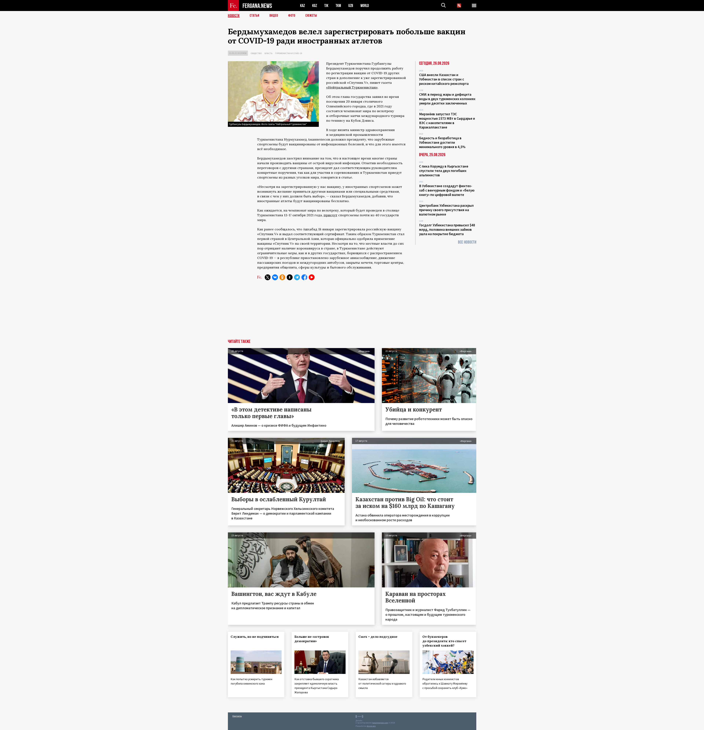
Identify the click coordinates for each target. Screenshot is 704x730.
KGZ (314, 5)
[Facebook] (304, 277)
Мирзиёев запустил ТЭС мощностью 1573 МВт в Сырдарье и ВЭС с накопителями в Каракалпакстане (447, 120)
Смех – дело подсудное (377, 637)
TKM (338, 5)
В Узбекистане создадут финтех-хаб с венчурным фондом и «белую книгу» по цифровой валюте (446, 190)
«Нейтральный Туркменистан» (352, 87)
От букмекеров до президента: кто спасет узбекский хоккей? (444, 641)
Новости (234, 15)
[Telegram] (297, 277)
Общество (256, 53)
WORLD (364, 5)
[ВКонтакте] (275, 277)
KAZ (302, 5)
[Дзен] (290, 277)
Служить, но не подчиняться (255, 637)
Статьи (254, 15)
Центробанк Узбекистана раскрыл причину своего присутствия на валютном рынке (446, 209)
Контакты (237, 716)
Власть (268, 53)
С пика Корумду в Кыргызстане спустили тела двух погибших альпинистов (443, 170)
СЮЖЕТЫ (311, 15)
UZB (350, 5)
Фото (291, 15)
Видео (274, 15)
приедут (330, 215)
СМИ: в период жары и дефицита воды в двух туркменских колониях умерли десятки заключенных (447, 98)
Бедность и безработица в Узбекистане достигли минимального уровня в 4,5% (442, 142)
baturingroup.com (380, 723)
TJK (326, 5)
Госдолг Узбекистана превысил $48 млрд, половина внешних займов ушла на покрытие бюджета (447, 229)
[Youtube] (312, 277)
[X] (268, 277)
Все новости (467, 242)
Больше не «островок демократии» (311, 639)
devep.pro (371, 726)
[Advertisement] (352, 312)
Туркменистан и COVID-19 (288, 53)
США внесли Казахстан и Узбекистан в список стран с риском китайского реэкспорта (444, 79)
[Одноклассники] (282, 277)
